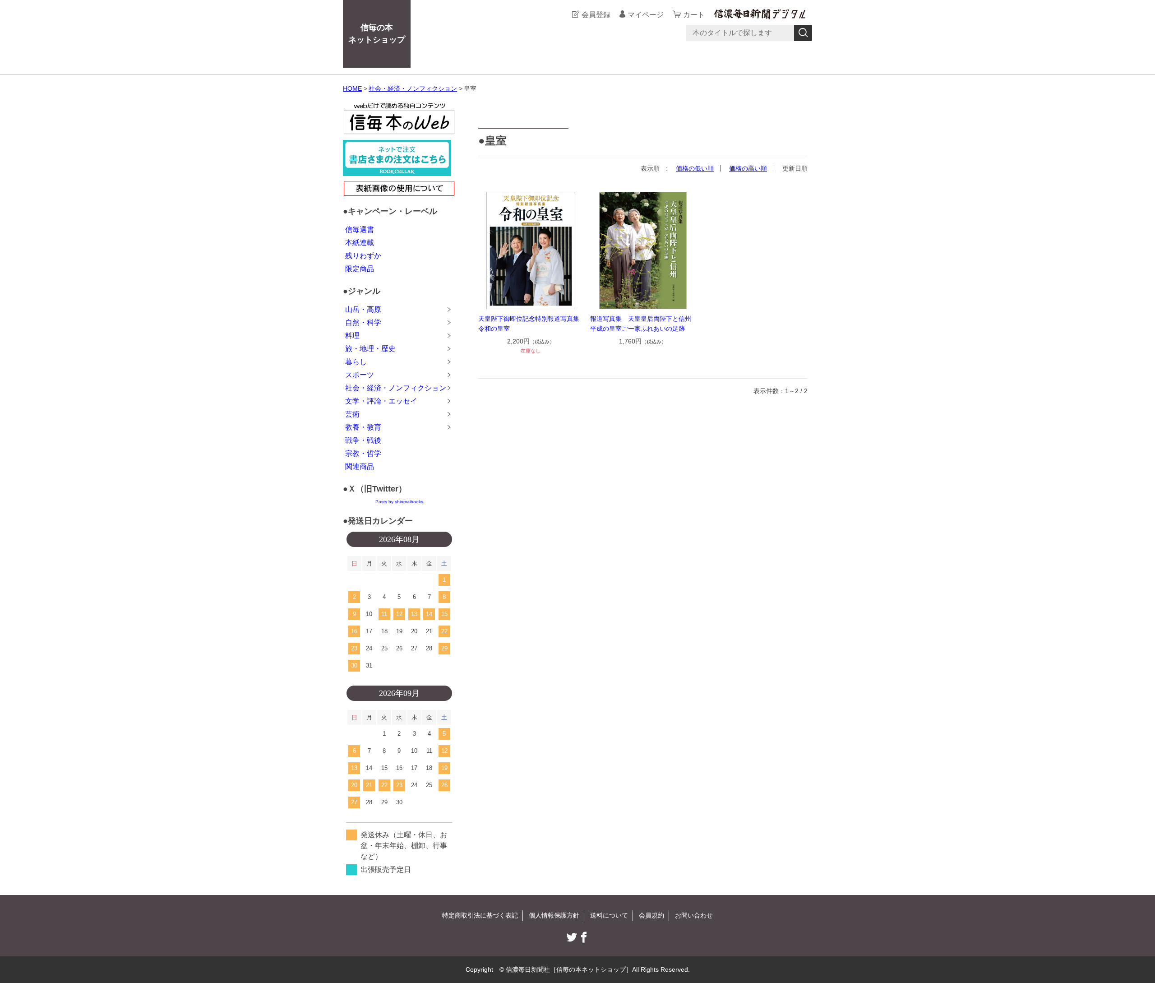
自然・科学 (363, 322)
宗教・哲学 (363, 453)
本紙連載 (359, 242)
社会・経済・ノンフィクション (413, 88)
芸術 (352, 414)
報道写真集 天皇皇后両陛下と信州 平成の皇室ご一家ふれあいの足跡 (642, 323)
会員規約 (651, 915)
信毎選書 (359, 229)
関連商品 (359, 466)
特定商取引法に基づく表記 (480, 915)
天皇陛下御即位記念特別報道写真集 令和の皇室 (530, 323)
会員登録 (596, 15)
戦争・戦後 (363, 440)
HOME (352, 88)
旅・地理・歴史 (370, 348)
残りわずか (363, 256)
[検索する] (803, 33)
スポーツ (359, 375)
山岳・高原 (363, 309)
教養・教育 (363, 427)
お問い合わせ (694, 915)
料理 (352, 335)
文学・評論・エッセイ (381, 401)
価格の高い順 (748, 168)
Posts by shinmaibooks (399, 501)
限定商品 (359, 269)
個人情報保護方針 (554, 915)
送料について (609, 915)
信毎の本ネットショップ (376, 33)
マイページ (646, 15)
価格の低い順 (695, 168)
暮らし (356, 362)
